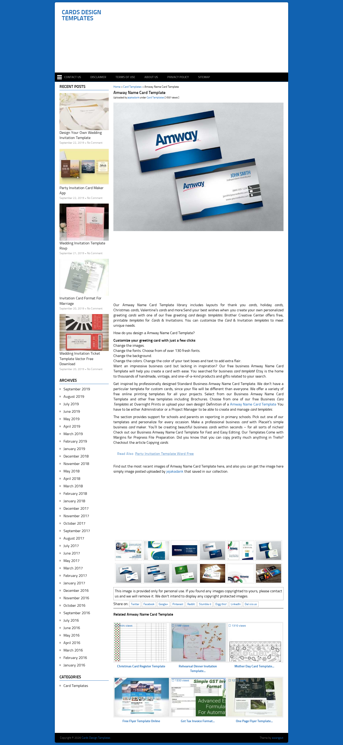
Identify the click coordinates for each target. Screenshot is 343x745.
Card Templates (155, 97)
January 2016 (74, 665)
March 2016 (73, 650)
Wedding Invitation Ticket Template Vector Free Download (80, 358)
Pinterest (177, 604)
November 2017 (76, 516)
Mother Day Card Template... (254, 666)
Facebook (149, 604)
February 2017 (75, 575)
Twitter (135, 604)
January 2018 (74, 501)
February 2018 (75, 493)
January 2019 (74, 449)
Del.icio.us (251, 604)
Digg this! (221, 604)
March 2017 (73, 568)
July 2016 (71, 620)
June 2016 (71, 628)
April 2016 (71, 643)
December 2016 (76, 590)
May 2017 (71, 560)
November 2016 (76, 598)
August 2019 (73, 396)
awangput (277, 737)
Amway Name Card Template (253, 404)
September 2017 (76, 531)
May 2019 (71, 419)
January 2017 (74, 583)
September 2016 (76, 613)
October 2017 (74, 523)
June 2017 (71, 553)
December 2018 (76, 456)
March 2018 (73, 486)
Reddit (191, 604)
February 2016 (75, 657)
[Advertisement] (174, 58)
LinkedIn (236, 604)
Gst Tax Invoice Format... (198, 721)
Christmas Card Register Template (141, 666)
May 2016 (71, 635)
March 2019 (73, 434)
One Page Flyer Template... (254, 721)
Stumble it (205, 604)
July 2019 (71, 404)
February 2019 (75, 441)
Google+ (163, 604)
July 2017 (71, 546)
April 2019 (71, 426)
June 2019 (71, 411)
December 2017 (76, 508)
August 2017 (73, 538)
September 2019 (76, 389)
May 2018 (71, 471)
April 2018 (71, 478)
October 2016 (74, 605)
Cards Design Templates (81, 15)
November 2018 (76, 463)
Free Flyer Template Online (141, 721)
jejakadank (133, 97)
